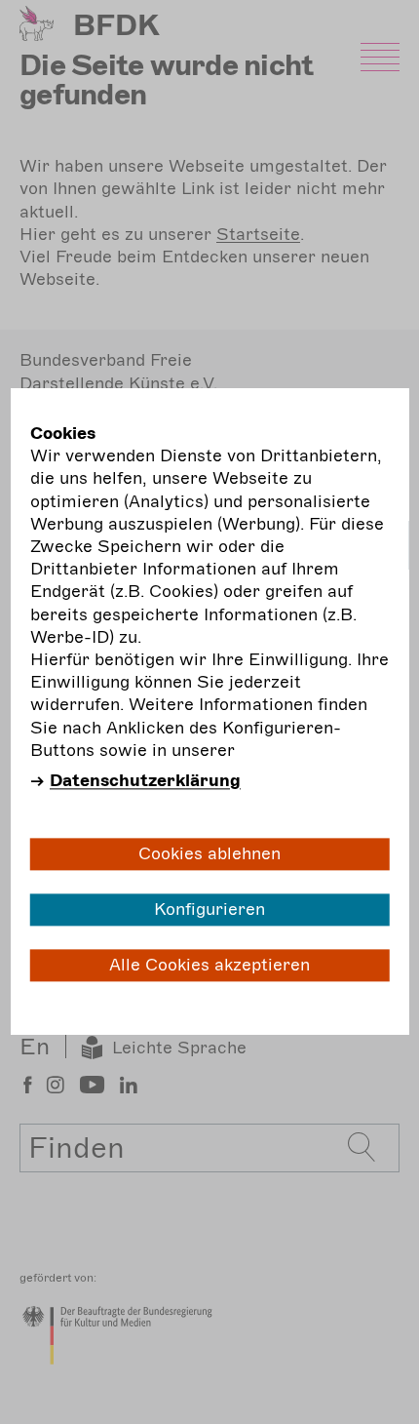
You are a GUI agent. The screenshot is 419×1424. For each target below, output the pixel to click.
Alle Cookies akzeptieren (209, 964)
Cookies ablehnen (209, 853)
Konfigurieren (209, 909)
